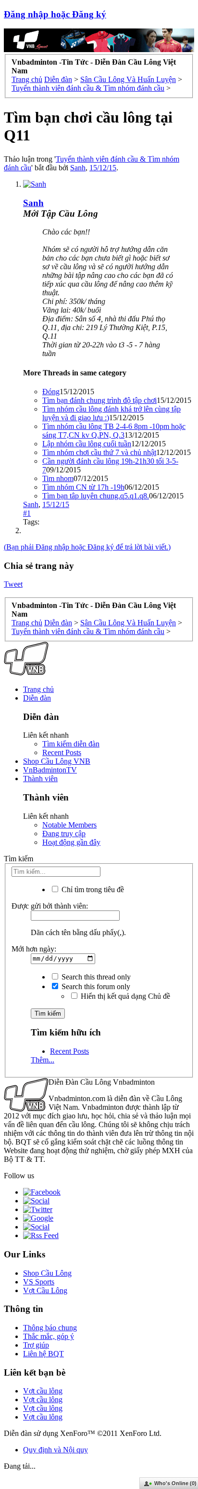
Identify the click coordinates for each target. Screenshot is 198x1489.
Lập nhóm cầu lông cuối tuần (86, 444)
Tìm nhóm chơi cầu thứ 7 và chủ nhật (99, 452)
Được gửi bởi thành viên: (50, 906)
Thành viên (40, 778)
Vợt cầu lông (42, 1391)
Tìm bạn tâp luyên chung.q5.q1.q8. (95, 496)
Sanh (78, 168)
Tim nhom (58, 478)
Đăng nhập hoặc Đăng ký (55, 14)
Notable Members (69, 825)
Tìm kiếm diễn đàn (70, 744)
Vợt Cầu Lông (45, 1290)
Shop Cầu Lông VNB (56, 761)
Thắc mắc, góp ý (48, 1336)
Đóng (51, 391)
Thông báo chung (50, 1328)
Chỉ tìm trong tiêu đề (92, 889)
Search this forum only (95, 986)
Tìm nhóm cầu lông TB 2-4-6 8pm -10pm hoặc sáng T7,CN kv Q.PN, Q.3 (114, 430)
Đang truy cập (64, 833)
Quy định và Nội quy (55, 1450)
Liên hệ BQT (43, 1354)
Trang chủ (38, 689)
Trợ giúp (36, 1345)
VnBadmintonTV (50, 770)
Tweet (13, 584)
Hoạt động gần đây (71, 842)
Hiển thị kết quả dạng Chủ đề (124, 996)
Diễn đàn (37, 698)
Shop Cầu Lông (47, 1273)
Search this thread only (95, 977)
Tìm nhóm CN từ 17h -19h (83, 487)
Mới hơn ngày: (34, 949)
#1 (27, 513)
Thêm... (42, 1060)
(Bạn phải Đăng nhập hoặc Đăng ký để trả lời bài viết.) (87, 547)
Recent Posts (61, 752)
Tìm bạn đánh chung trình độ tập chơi (99, 400)
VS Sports (38, 1282)
